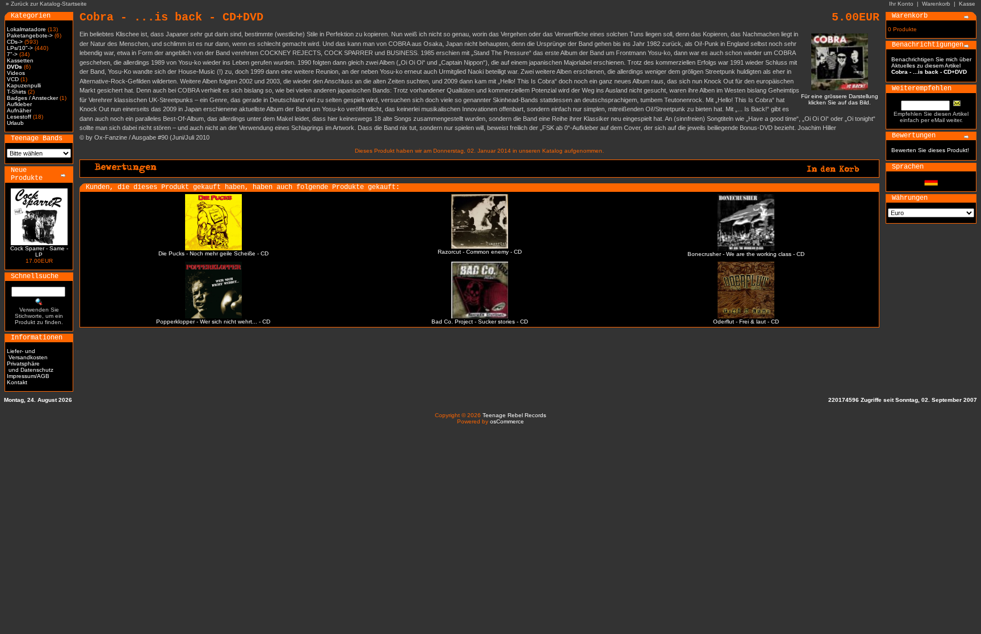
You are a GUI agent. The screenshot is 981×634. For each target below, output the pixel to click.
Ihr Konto (901, 4)
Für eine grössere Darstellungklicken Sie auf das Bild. (839, 99)
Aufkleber (19, 104)
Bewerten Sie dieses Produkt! (930, 150)
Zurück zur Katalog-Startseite (49, 4)
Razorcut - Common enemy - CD (480, 252)
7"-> (12, 54)
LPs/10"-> (20, 48)
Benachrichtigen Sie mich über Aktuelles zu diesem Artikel (931, 65)
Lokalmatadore (26, 29)
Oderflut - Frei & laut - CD (746, 321)
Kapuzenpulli (24, 85)
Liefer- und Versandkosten (27, 354)
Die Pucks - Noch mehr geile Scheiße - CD (213, 253)
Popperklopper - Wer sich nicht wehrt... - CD (213, 321)
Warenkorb (936, 4)
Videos (16, 73)
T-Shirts (16, 92)
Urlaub (15, 123)
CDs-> (15, 42)
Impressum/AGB (28, 376)
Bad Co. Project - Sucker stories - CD (479, 321)
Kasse (967, 4)
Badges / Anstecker (32, 98)
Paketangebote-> (30, 35)
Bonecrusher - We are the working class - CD (745, 254)
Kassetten (20, 60)
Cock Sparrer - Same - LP (39, 251)
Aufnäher (19, 110)
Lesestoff (19, 117)
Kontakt (17, 382)
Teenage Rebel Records (514, 415)
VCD (13, 79)
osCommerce (507, 421)
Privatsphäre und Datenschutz (30, 366)
